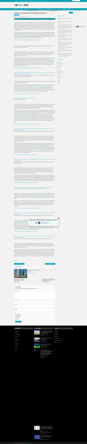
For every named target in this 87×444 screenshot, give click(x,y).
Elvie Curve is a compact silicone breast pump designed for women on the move (27, 93)
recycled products (43, 250)
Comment (17, 290)
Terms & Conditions (58, 340)
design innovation (40, 175)
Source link (16, 260)
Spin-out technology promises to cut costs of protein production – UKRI (65, 36)
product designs (51, 63)
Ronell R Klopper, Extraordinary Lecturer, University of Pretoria (45, 433)
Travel (35, 9)
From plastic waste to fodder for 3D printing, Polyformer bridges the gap (26, 231)
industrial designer (31, 249)
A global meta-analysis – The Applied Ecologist (34, 271)
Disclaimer (57, 334)
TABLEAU (20, 193)
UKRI (48, 439)
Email (16, 304)
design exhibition (42, 193)
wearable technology (21, 119)
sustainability (24, 36)
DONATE (69, 9)
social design (19, 110)
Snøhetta (41, 148)
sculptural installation (34, 87)
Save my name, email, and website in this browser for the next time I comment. (18, 317)
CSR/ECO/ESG (39, 9)
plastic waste (51, 255)
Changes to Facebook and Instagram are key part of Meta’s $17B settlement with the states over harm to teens (65, 44)
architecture (29, 197)
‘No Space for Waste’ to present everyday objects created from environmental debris (28, 208)
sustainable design (36, 149)
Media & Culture (49, 9)
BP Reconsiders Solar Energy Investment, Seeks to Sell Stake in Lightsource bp (19, 280)
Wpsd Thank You (58, 342)
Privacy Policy (57, 338)
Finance (58, 9)
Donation (56, 336)
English (74, 0)
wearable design (45, 112)
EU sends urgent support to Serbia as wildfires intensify (65, 51)
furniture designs (26, 227)
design (32, 197)
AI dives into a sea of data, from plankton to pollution (65, 22)
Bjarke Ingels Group (24, 87)
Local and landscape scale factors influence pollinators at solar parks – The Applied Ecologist (46, 332)
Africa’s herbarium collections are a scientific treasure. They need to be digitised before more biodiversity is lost (65, 32)
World (31, 9)
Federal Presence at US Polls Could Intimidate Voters (65, 19)
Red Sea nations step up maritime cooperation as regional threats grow (65, 48)
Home (18, 9)
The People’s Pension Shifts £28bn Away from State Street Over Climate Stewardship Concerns (48, 280)
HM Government (42, 357)
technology (17, 115)
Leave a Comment (26, 16)
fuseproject (41, 171)
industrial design (23, 115)
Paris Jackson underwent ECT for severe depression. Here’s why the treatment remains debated (65, 39)
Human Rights (64, 9)
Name (16, 300)
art (35, 197)
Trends (59, 80)
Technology (27, 9)
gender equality (27, 54)
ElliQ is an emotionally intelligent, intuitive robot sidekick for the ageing (26, 154)
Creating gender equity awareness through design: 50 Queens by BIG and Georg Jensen (28, 67)
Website (16, 308)
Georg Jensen (47, 84)
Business (21, 9)
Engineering (60, 65)
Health (55, 9)
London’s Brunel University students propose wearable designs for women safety (27, 39)
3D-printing (21, 243)
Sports (44, 9)
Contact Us (57, 332)
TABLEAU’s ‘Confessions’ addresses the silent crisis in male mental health (26, 182)
